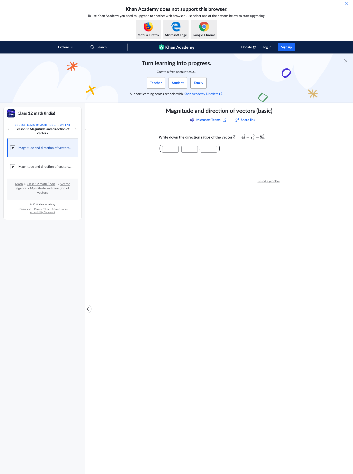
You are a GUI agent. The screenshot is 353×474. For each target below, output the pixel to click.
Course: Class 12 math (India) (36, 125)
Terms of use (24, 209)
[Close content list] (88, 309)
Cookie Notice (60, 209)
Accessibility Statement (42, 212)
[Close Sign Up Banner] (346, 61)
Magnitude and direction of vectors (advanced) (44, 166)
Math (19, 184)
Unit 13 (65, 125)
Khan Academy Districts (201, 94)
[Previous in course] (9, 129)
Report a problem (269, 181)
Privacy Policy (41, 209)
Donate (246, 47)
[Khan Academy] (176, 47)
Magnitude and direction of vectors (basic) (44, 148)
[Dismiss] (346, 3)
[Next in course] (75, 129)
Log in (267, 47)
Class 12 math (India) (41, 184)
